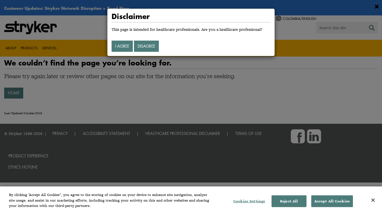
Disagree (146, 46)
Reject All (289, 201)
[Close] (373, 200)
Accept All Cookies (332, 201)
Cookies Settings (249, 201)
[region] (191, 200)
